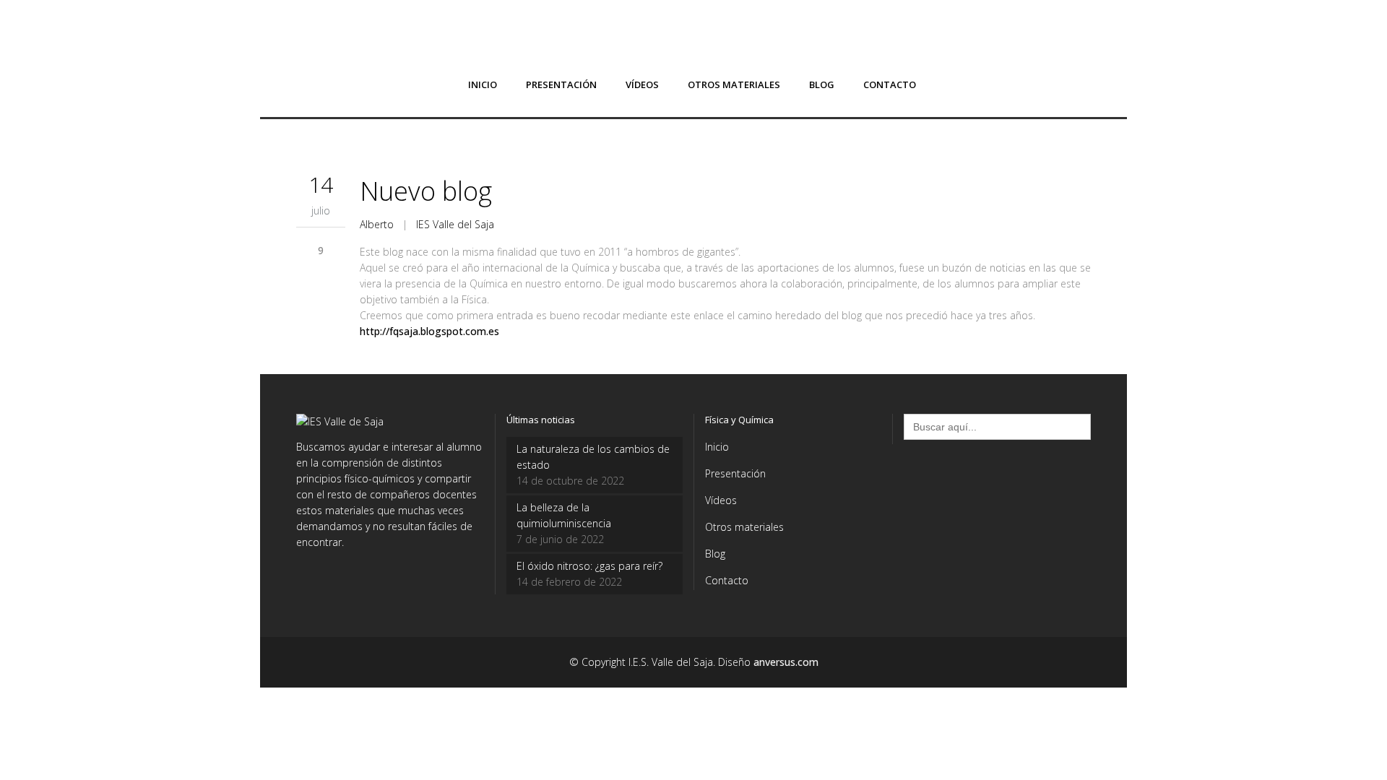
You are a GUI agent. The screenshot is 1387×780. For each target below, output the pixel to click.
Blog (715, 553)
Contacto (726, 580)
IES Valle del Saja (455, 224)
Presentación (735, 473)
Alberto (377, 224)
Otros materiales (744, 527)
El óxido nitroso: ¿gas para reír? (589, 566)
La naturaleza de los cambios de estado (593, 457)
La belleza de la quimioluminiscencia (564, 515)
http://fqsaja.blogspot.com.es (429, 331)
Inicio (717, 447)
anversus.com (785, 662)
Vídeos (721, 500)
